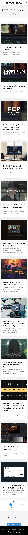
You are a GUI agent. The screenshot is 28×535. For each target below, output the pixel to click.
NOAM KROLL (14, 2)
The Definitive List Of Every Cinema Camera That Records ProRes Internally (14, 323)
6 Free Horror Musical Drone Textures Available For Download (13, 364)
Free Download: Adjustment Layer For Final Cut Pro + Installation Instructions (13, 127)
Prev (15, 501)
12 (22, 504)
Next (13, 507)
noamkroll (15, 517)
